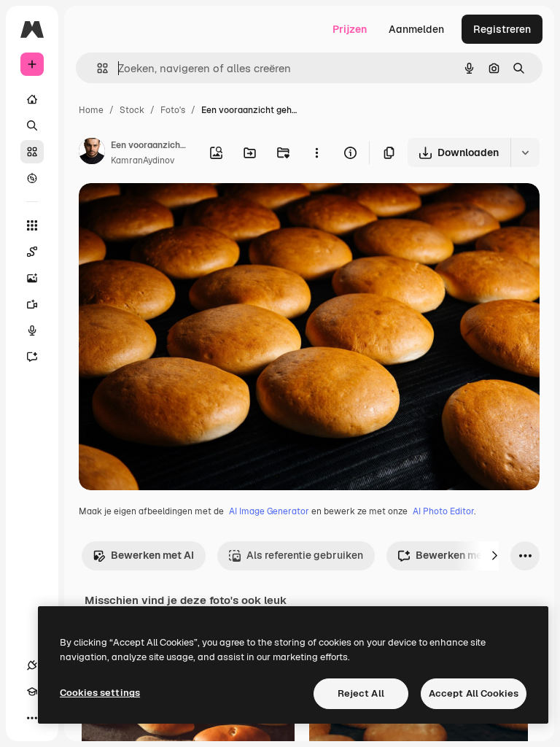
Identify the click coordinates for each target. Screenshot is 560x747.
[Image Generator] (32, 278)
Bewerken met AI (152, 555)
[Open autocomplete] (97, 68)
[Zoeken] (32, 125)
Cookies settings (100, 692)
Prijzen (349, 29)
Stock (132, 110)
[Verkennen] (32, 178)
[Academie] (32, 691)
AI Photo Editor (443, 511)
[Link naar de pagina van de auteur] (92, 153)
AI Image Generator (269, 511)
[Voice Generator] (32, 330)
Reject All (361, 693)
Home (91, 110)
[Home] (32, 99)
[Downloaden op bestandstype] (525, 152)
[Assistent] (32, 356)
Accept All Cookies (473, 693)
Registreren (502, 29)
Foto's (172, 110)
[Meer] (32, 717)
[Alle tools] (32, 225)
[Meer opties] (316, 152)
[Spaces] (32, 251)
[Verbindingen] (32, 665)
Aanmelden (416, 29)
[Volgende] (494, 555)
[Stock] (32, 151)
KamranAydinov (142, 160)
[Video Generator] (32, 304)
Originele (175, 211)
